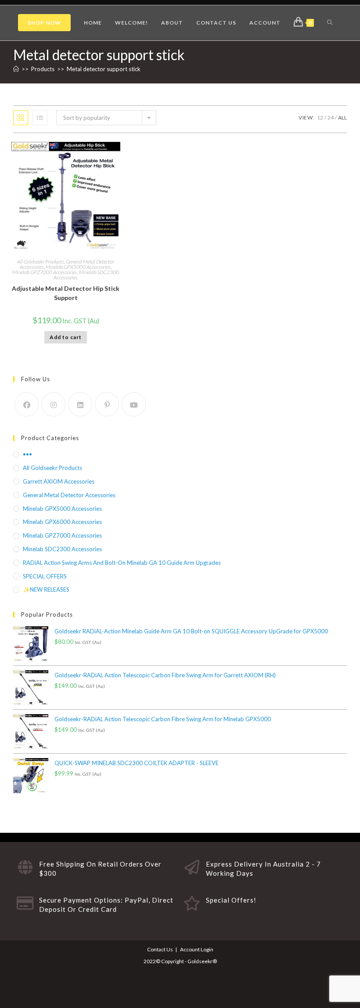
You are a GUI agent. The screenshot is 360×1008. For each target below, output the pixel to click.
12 (320, 117)
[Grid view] (20, 117)
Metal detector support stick (103, 68)
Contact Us (160, 949)
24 (331, 117)
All (342, 117)
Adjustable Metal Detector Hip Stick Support (65, 293)
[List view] (39, 117)
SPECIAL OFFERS (45, 576)
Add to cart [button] (66, 337)
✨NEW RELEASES (46, 589)
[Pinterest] (107, 404)
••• (27, 454)
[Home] (16, 68)
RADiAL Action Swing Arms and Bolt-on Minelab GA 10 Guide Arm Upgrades (122, 562)
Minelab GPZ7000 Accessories (44, 272)
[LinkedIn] (80, 404)
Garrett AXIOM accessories (58, 481)
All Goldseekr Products (40, 261)
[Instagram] (53, 404)
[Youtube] (134, 404)
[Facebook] (26, 404)
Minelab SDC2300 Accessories (86, 275)
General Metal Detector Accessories (69, 495)
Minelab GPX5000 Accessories (78, 267)
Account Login (196, 949)
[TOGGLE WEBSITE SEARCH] (329, 22)
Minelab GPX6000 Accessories (62, 521)
